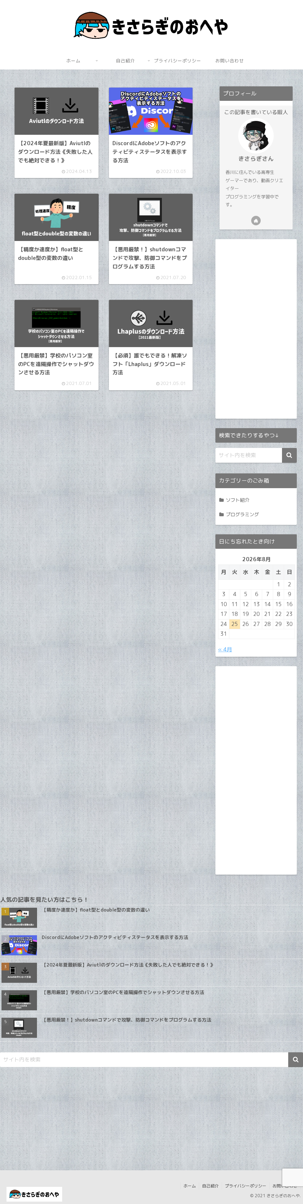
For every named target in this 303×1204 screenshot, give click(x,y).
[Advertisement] (103, 477)
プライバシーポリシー (245, 1186)
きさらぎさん (256, 159)
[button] (289, 455)
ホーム (189, 1186)
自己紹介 (210, 1186)
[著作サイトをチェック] (256, 220)
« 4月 (225, 649)
